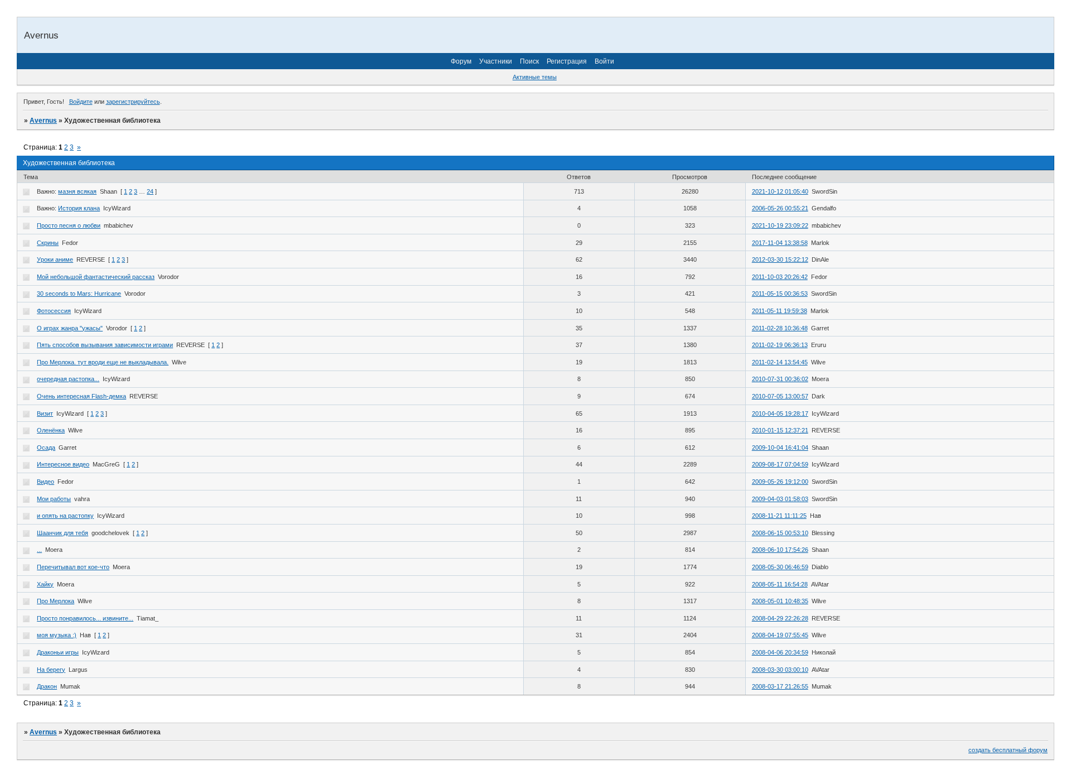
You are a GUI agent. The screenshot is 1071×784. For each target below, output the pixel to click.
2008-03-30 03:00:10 (780, 669)
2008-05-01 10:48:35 (780, 601)
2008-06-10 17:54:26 (780, 549)
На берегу (51, 669)
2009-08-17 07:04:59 (780, 464)
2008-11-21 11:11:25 (779, 515)
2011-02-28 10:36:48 (780, 328)
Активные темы (535, 77)
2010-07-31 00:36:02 (780, 379)
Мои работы (54, 499)
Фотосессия (54, 310)
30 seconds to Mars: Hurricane (79, 293)
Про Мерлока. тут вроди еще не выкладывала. (102, 362)
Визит (45, 413)
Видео (45, 481)
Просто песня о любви (68, 225)
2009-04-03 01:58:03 (780, 499)
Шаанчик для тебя (62, 533)
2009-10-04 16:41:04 (780, 447)
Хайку (45, 584)
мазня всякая (77, 191)
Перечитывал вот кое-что (73, 567)
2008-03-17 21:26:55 (780, 686)
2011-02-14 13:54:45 (780, 362)
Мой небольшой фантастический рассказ (96, 276)
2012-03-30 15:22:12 (780, 259)
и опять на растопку (65, 515)
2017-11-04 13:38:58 (780, 242)
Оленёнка (51, 430)
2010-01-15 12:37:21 (780, 430)
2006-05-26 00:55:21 (780, 208)
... (39, 549)
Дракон (47, 686)
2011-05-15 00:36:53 (780, 293)
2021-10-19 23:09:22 (780, 225)
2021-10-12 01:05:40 (780, 191)
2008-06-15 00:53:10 (780, 533)
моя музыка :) (56, 635)
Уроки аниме (55, 259)
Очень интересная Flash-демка (81, 396)
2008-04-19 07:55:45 (780, 635)
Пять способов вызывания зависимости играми (105, 345)
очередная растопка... (68, 379)
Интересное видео (63, 464)
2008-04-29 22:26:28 (780, 618)
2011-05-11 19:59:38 (779, 310)
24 (150, 191)
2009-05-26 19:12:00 (780, 481)
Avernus (43, 120)
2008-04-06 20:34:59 (780, 652)
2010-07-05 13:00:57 (780, 396)
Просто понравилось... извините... (85, 618)
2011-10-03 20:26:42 (780, 276)
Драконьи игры (58, 652)
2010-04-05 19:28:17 (780, 413)
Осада (46, 447)
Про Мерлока (55, 601)
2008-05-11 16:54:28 (780, 584)
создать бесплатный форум (1008, 750)
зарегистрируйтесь (133, 101)
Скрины (48, 242)
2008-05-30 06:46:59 (780, 567)
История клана (79, 208)
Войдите (81, 101)
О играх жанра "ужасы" (70, 328)
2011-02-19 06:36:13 (780, 345)
